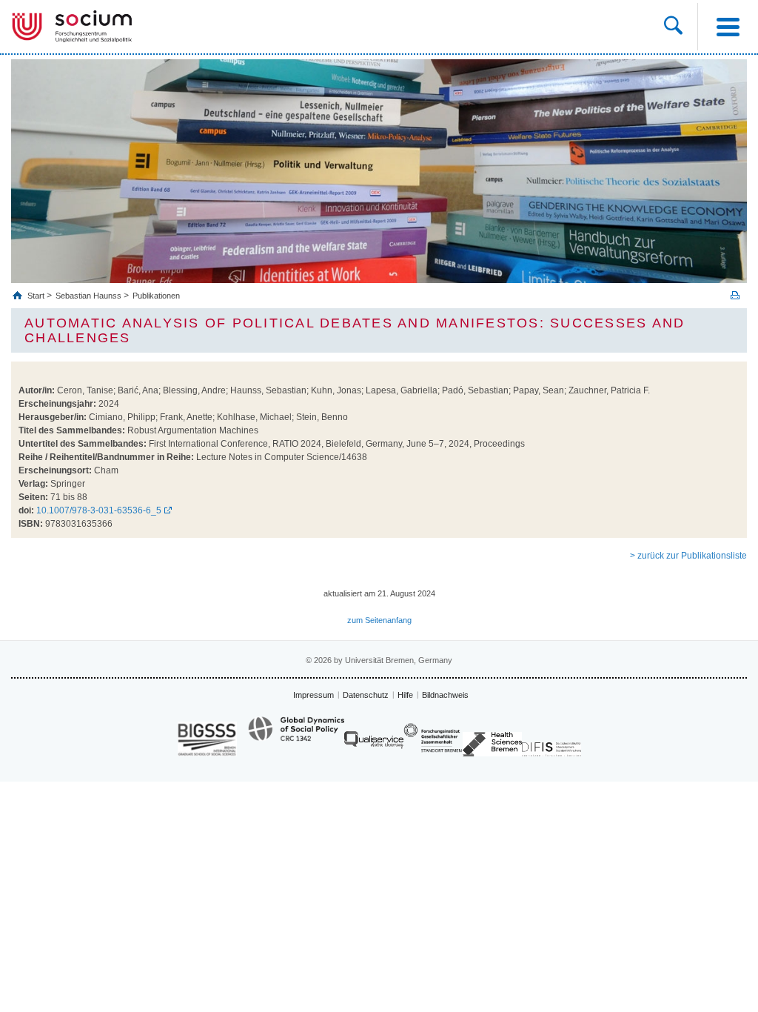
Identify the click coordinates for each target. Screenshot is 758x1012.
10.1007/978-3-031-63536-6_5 (98, 510)
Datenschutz (366, 694)
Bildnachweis (445, 694)
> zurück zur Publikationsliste (688, 555)
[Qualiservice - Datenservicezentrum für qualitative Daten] (373, 743)
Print (735, 295)
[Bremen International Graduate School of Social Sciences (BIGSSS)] (207, 739)
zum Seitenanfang (379, 620)
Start (37, 295)
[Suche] (673, 26)
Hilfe (405, 694)
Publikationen (156, 295)
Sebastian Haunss (88, 295)
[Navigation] (727, 26)
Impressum (313, 694)
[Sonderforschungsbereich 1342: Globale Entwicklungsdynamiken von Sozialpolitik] (296, 735)
